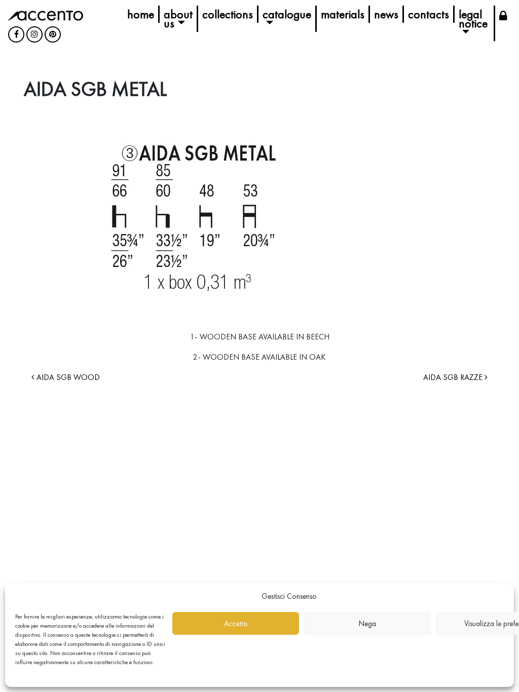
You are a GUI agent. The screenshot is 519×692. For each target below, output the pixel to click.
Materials (342, 14)
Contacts (428, 14)
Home (140, 14)
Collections (227, 14)
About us (178, 18)
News (386, 14)
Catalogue (287, 14)
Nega (367, 624)
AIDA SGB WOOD (67, 377)
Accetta (235, 624)
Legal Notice (473, 18)
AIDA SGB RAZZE (454, 377)
